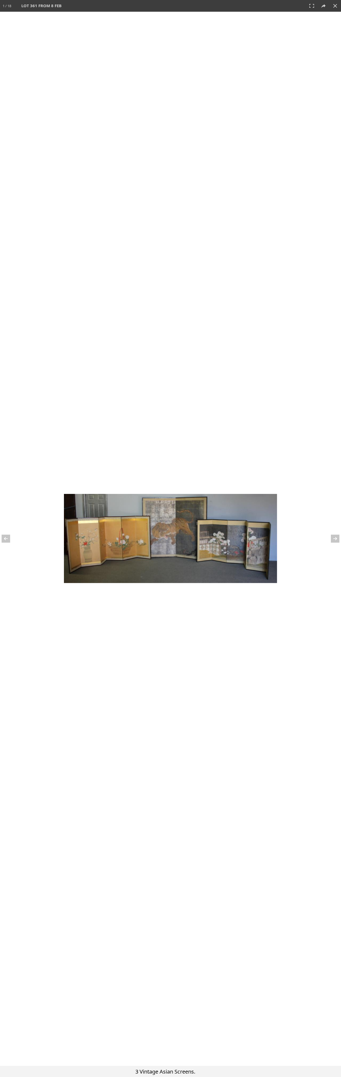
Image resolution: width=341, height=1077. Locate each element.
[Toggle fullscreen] (312, 6)
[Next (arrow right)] (331, 538)
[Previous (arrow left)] (9, 538)
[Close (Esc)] (335, 6)
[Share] (323, 6)
